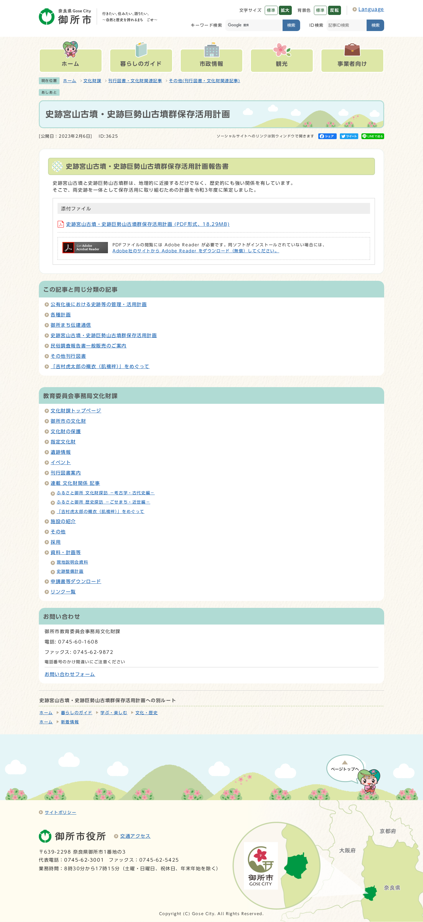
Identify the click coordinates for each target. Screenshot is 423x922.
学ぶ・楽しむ (113, 713)
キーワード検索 (206, 25)
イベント (61, 462)
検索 (291, 25)
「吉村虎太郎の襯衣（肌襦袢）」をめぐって (100, 366)
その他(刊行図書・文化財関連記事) (204, 81)
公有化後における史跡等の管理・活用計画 (99, 304)
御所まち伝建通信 (71, 325)
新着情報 (70, 722)
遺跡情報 (61, 452)
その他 (58, 531)
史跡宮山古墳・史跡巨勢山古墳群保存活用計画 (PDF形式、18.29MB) (148, 224)
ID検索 (316, 25)
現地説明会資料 (72, 562)
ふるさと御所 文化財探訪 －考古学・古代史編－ (106, 493)
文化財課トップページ (76, 410)
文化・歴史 (147, 713)
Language (371, 9)
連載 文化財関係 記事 (75, 483)
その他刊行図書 (68, 356)
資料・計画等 (66, 552)
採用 (56, 542)
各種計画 (61, 314)
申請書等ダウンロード (76, 581)
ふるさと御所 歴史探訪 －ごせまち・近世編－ (103, 502)
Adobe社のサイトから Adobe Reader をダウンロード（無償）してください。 (196, 251)
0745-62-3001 (84, 860)
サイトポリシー (60, 812)
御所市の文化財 (68, 421)
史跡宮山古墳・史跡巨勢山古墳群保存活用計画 (104, 335)
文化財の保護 (66, 431)
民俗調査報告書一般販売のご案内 (89, 345)
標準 (271, 10)
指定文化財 (63, 441)
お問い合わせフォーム (70, 674)
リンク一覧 (63, 591)
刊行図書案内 (66, 472)
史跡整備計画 (70, 571)
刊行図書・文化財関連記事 (135, 81)
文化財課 (92, 81)
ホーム (70, 81)
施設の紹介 (63, 521)
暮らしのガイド (76, 713)
